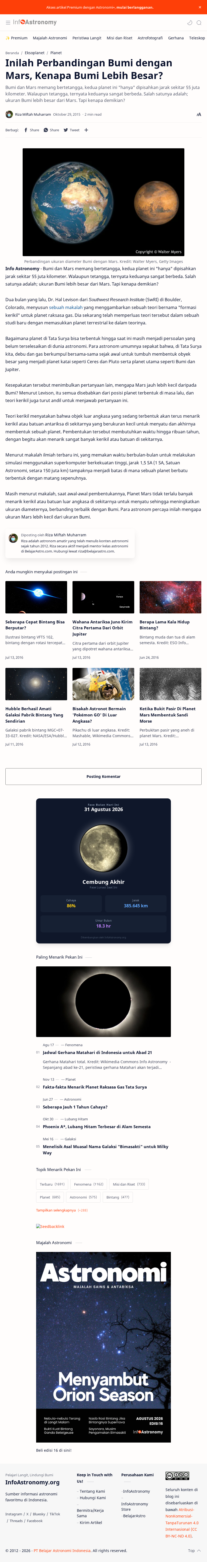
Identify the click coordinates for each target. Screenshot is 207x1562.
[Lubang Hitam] (76, 1119)
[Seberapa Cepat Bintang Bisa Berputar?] (36, 597)
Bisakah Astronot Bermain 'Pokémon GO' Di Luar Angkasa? (99, 715)
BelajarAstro (134, 1515)
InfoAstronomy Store (134, 1506)
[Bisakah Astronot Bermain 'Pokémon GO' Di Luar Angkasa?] (103, 684)
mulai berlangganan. (135, 7)
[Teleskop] (197, 38)
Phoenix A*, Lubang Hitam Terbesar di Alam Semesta (97, 1126)
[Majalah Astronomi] (50, 38)
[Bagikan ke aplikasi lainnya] (86, 130)
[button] (190, 23)
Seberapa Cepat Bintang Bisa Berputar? (35, 625)
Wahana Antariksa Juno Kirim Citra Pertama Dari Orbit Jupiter (103, 628)
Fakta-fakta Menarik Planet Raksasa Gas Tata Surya (95, 1087)
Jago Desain (163, 1550)
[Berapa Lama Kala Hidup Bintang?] (170, 597)
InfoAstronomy (136, 1491)
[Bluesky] (39, 1514)
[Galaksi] (70, 1139)
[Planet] (70, 1079)
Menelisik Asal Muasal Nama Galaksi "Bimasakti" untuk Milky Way (105, 1149)
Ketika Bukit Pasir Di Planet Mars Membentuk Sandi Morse (168, 715)
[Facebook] (35, 1520)
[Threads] (16, 1520)
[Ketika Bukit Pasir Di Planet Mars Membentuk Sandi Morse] (170, 684)
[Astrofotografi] (150, 38)
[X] (27, 1514)
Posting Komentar (103, 776)
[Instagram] (13, 1514)
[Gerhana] (176, 38)
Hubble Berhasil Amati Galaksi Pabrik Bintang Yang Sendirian (34, 715)
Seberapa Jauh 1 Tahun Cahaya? (75, 1107)
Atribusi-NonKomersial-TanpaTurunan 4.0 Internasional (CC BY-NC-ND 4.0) (182, 1523)
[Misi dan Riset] (119, 38)
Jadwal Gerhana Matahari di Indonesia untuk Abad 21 (97, 1052)
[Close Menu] (200, 7)
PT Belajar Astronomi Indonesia (62, 1550)
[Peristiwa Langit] (87, 38)
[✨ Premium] (16, 38)
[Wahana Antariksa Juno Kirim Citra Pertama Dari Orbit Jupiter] (103, 597)
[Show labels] (63, 1210)
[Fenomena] (73, 1044)
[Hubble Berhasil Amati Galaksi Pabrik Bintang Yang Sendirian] (36, 684)
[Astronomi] (72, 1099)
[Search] (199, 23)
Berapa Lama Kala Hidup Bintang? (165, 625)
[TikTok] (55, 1514)
